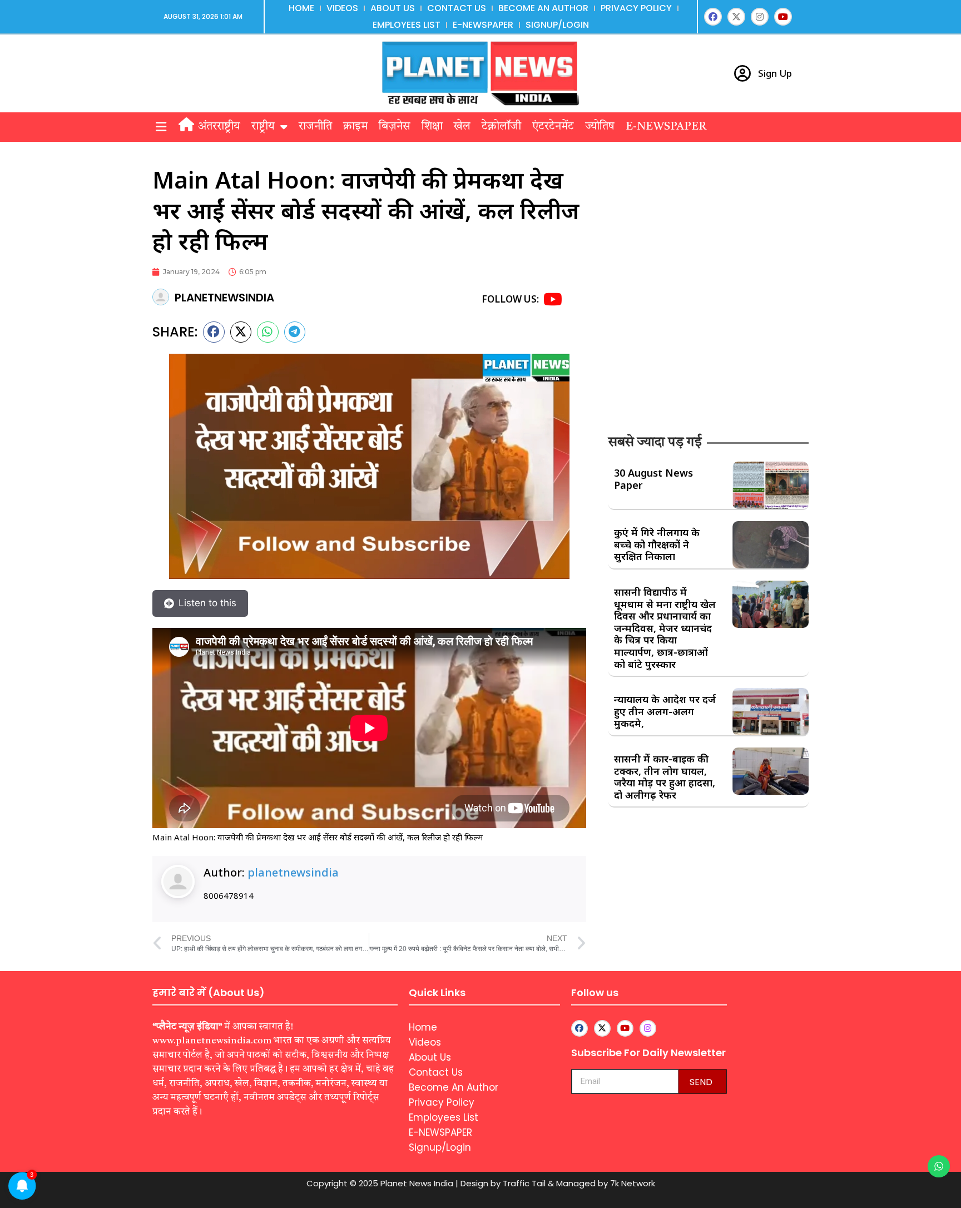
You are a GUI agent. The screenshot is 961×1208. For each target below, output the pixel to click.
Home (301, 8)
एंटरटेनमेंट (553, 126)
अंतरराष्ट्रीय (219, 126)
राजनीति (315, 126)
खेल (462, 126)
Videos (342, 8)
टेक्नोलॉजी (501, 126)
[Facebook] (713, 17)
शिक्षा (432, 126)
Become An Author (543, 8)
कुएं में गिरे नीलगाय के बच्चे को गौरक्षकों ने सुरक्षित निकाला (657, 544)
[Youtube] (783, 17)
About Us (392, 8)
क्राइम (355, 126)
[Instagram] (760, 17)
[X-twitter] (736, 17)
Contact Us (456, 8)
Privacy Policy (636, 8)
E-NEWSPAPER (483, 24)
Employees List (406, 24)
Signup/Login (557, 24)
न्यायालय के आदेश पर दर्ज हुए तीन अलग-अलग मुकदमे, (665, 711)
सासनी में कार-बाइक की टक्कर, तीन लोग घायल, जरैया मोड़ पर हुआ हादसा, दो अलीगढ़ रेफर (664, 776)
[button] (160, 127)
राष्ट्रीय (263, 126)
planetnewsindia (293, 872)
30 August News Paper (653, 479)
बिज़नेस (394, 126)
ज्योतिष (600, 126)
